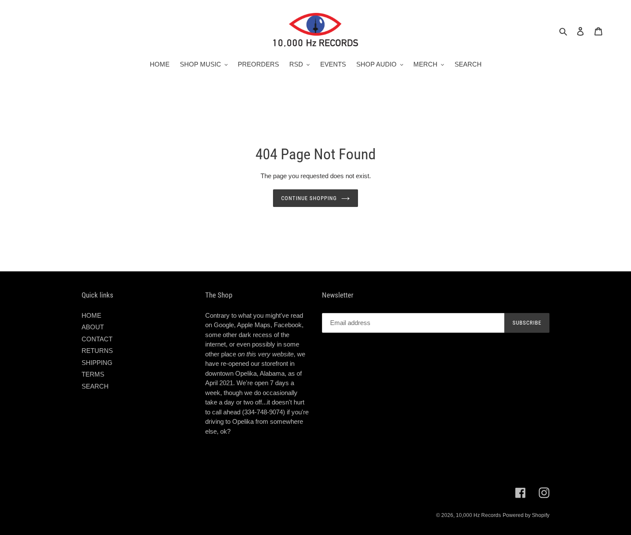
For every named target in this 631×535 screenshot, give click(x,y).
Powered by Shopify (526, 515)
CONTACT (97, 339)
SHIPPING (97, 362)
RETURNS (97, 350)
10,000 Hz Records (478, 515)
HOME (91, 315)
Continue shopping (309, 198)
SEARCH (95, 386)
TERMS (93, 374)
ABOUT (93, 327)
